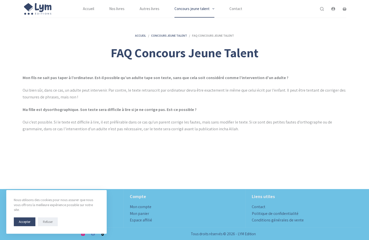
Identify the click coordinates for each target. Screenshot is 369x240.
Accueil (88, 8)
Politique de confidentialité (275, 213)
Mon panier (139, 213)
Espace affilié (141, 220)
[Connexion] (333, 9)
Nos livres (117, 8)
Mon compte (140, 206)
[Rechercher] (322, 9)
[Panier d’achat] (344, 9)
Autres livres (149, 8)
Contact (235, 8)
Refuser (48, 222)
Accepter (24, 222)
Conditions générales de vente (278, 220)
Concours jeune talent (192, 8)
